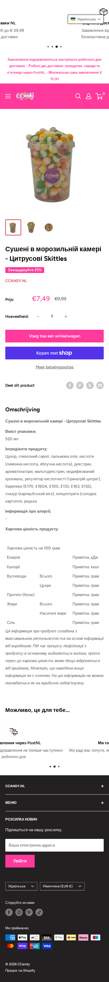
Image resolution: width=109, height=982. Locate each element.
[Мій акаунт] (88, 96)
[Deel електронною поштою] (100, 385)
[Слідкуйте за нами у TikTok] (39, 912)
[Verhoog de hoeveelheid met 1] (65, 316)
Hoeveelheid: (17, 316)
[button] (85, 19)
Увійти (20, 861)
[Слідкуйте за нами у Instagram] (19, 912)
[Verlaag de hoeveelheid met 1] (37, 316)
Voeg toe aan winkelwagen (54, 335)
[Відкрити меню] (8, 96)
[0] (99, 96)
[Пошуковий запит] (78, 96)
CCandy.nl (16, 281)
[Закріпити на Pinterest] (80, 385)
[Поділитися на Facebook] (70, 385)
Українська (16, 886)
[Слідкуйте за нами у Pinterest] (29, 912)
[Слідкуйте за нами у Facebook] (9, 912)
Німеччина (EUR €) (58, 886)
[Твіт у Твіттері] (90, 385)
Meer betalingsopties (55, 367)
